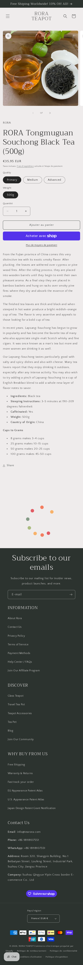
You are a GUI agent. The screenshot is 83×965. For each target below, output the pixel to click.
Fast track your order (21, 782)
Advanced (54, 179)
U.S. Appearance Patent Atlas (26, 799)
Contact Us (15, 627)
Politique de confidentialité (63, 951)
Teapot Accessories (20, 713)
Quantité (8, 203)
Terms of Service (18, 644)
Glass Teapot (15, 695)
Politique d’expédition (57, 957)
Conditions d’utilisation (30, 957)
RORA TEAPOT (26, 946)
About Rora (15, 618)
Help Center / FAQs (20, 661)
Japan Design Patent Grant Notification (32, 808)
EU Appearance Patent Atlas (25, 790)
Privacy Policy (16, 635)
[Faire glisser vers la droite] (50, 113)
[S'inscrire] (71, 594)
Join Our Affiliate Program (24, 670)
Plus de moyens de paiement (41, 245)
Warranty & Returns (20, 773)
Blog (10, 730)
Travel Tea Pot (16, 704)
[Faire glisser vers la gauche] (33, 113)
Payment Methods (19, 653)
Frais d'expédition (25, 166)
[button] (7, 16)
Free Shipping (16, 764)
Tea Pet (12, 722)
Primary (12, 179)
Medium (32, 179)
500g (10, 194)
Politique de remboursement (31, 951)
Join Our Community (21, 739)
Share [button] (10, 465)
